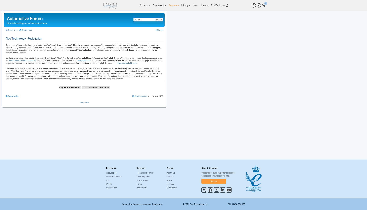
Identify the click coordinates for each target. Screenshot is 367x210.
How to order (142, 180)
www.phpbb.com (84, 60)
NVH (108, 180)
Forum (139, 184)
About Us (171, 173)
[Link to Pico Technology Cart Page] (263, 5)
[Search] (254, 5)
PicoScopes (111, 173)
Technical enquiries (144, 173)
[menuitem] (159, 30)
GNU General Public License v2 (22, 60)
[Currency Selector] (259, 5)
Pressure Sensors (114, 176)
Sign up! (213, 181)
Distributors (141, 188)
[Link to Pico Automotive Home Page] (110, 5)
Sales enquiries (143, 176)
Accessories (111, 188)
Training (170, 184)
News (169, 180)
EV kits (109, 184)
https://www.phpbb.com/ (127, 63)
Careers (170, 176)
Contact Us (172, 188)
